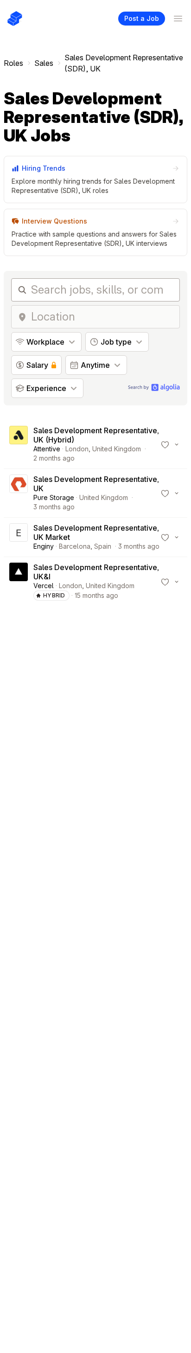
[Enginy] (18, 537)
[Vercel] (18, 582)
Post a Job (141, 18)
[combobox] (102, 317)
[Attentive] (18, 444)
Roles (13, 63)
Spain (102, 546)
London (77, 449)
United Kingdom (116, 449)
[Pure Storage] (18, 493)
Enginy (43, 546)
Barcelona (74, 546)
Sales (43, 63)
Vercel (43, 586)
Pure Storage (53, 497)
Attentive (46, 449)
